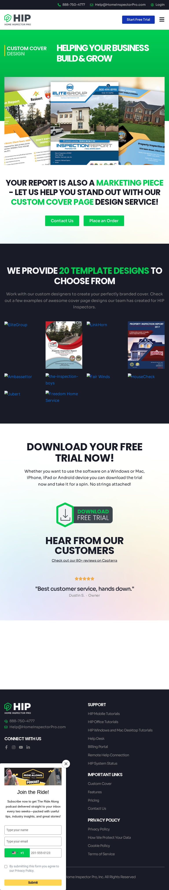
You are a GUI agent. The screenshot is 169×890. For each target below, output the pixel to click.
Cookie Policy (99, 845)
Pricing (93, 800)
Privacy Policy (99, 829)
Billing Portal (98, 746)
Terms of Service (101, 854)
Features (95, 792)
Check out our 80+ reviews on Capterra (84, 560)
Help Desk (96, 738)
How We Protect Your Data (109, 837)
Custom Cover (100, 783)
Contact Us (97, 808)
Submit (33, 882)
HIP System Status (102, 763)
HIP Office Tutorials (103, 722)
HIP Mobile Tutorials (104, 713)
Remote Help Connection (108, 755)
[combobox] (17, 852)
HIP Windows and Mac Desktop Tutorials (120, 730)
